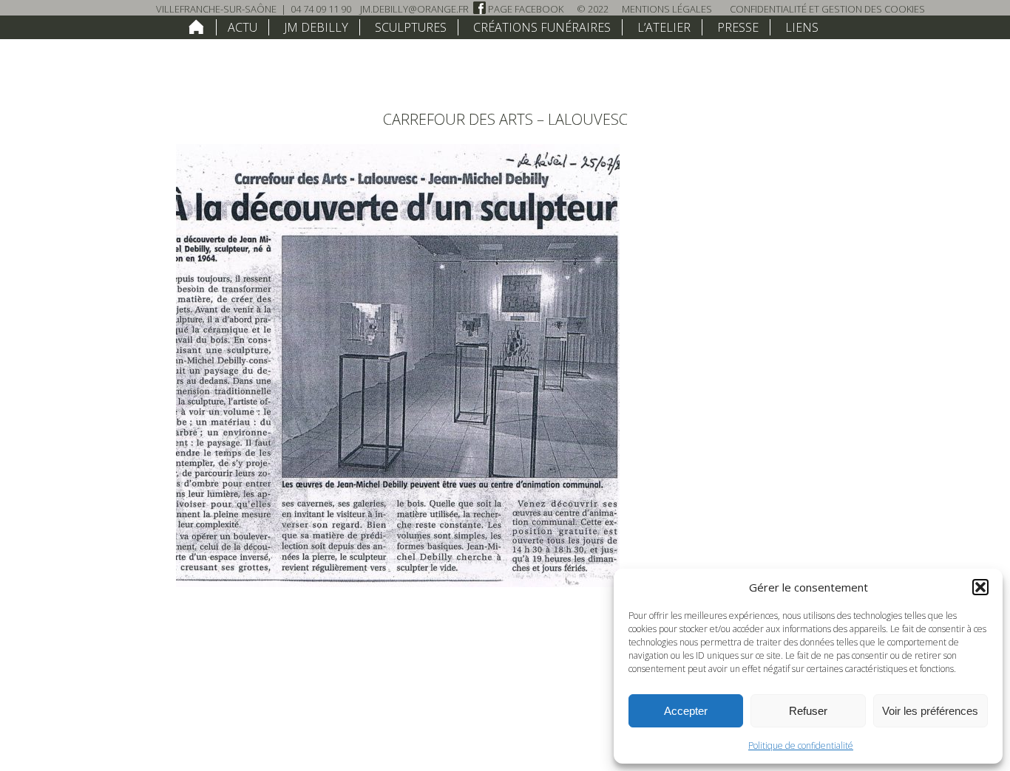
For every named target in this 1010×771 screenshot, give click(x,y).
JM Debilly (316, 27)
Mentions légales (667, 9)
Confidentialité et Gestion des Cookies (827, 9)
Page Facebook (524, 9)
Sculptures (411, 27)
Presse (738, 27)
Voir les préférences (930, 711)
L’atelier (664, 27)
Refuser (808, 711)
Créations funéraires (542, 27)
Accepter (686, 711)
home (196, 26)
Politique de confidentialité (800, 745)
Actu (242, 27)
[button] (980, 587)
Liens (801, 27)
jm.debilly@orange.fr (414, 9)
